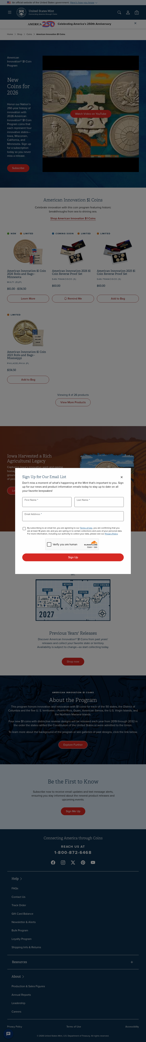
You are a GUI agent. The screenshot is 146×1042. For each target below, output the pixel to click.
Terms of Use (86, 528)
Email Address (33, 514)
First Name (31, 500)
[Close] (121, 477)
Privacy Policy (111, 533)
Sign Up (73, 557)
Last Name (83, 500)
